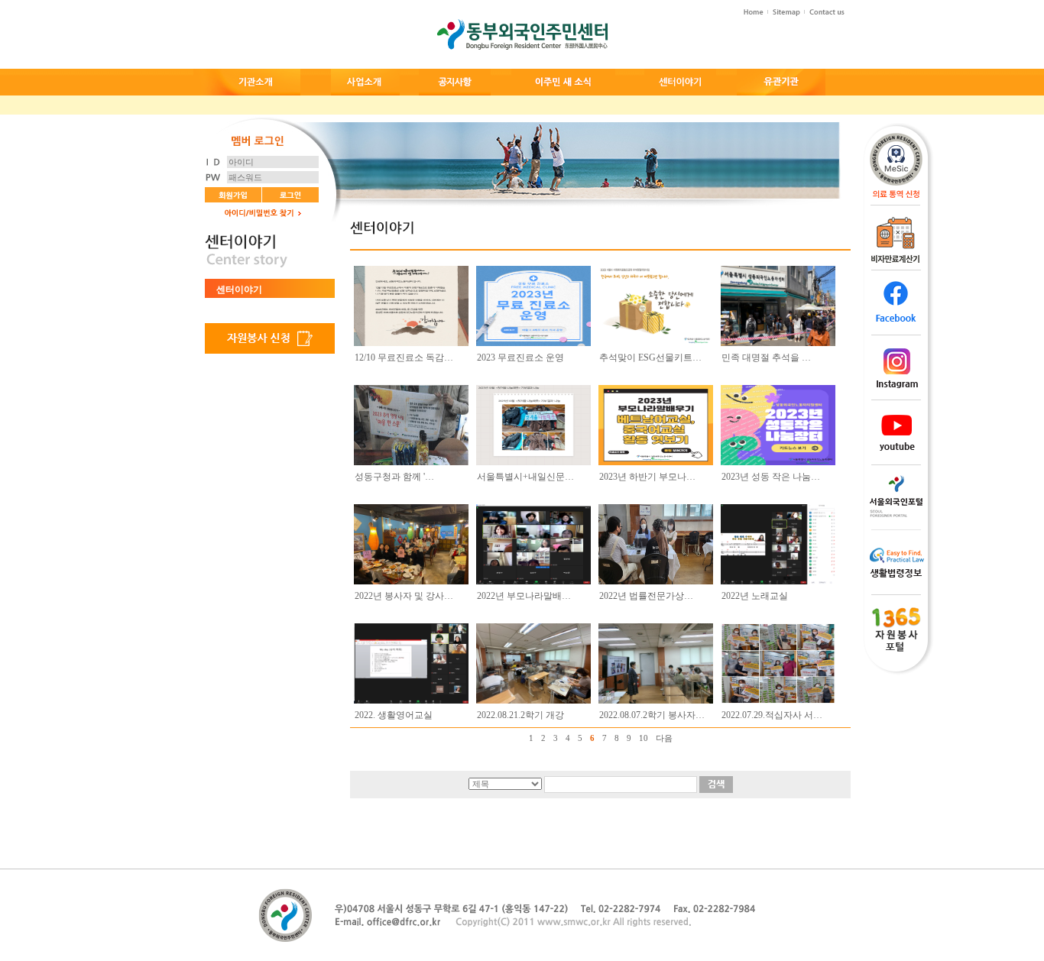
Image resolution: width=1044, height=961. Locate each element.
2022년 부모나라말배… (524, 596)
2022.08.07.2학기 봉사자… (652, 715)
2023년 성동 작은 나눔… (770, 476)
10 (643, 738)
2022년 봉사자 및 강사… (404, 596)
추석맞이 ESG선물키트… (650, 357)
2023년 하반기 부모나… (647, 476)
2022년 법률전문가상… (646, 596)
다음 (664, 738)
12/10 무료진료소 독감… (404, 357)
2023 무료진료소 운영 (520, 357)
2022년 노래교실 (754, 596)
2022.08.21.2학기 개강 (520, 715)
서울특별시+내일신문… (525, 476)
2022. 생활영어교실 (394, 715)
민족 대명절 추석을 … (766, 357)
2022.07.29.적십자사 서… (771, 715)
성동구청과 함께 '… (394, 476)
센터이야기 (239, 289)
